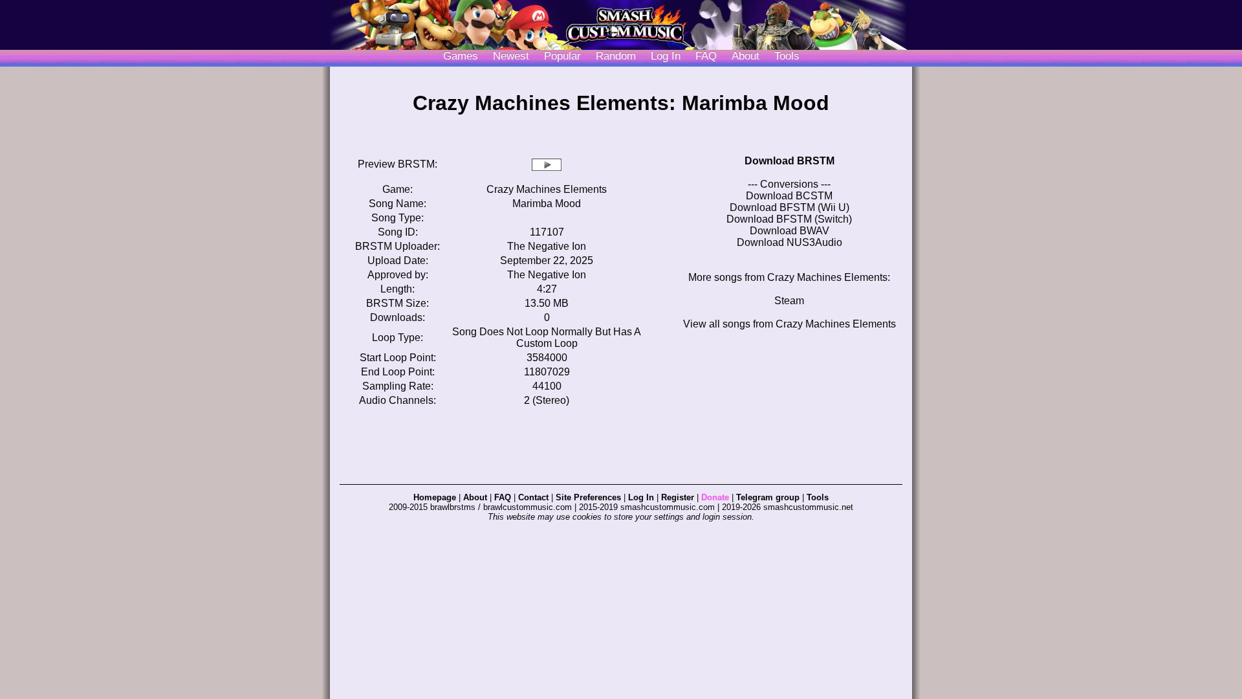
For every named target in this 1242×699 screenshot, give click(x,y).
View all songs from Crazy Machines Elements (789, 323)
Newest (511, 56)
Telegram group (768, 497)
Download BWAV (789, 230)
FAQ (706, 56)
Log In (641, 497)
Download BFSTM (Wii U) (789, 207)
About (745, 56)
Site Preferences (588, 497)
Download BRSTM (789, 160)
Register (677, 497)
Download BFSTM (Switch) (789, 219)
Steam (789, 300)
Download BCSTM (789, 195)
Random (616, 56)
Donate (715, 497)
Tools (787, 56)
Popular (562, 56)
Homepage (434, 497)
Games (460, 56)
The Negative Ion (546, 246)
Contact (533, 497)
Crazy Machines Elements (546, 189)
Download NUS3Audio (789, 242)
